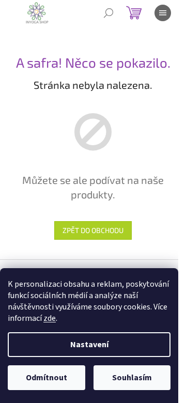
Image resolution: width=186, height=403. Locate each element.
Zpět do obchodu (93, 230)
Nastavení (89, 344)
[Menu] (162, 13)
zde (49, 318)
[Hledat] (108, 13)
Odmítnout (46, 377)
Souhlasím (132, 377)
